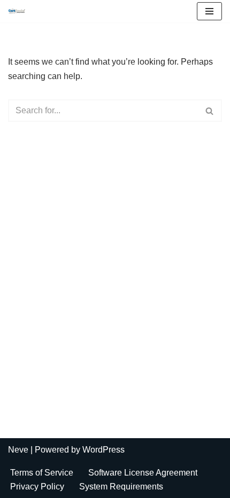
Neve (18, 449)
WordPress (103, 449)
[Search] (210, 110)
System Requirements (121, 486)
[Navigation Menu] (209, 11)
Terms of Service (41, 472)
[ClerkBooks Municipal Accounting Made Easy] (19, 11)
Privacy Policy (37, 486)
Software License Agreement (142, 472)
